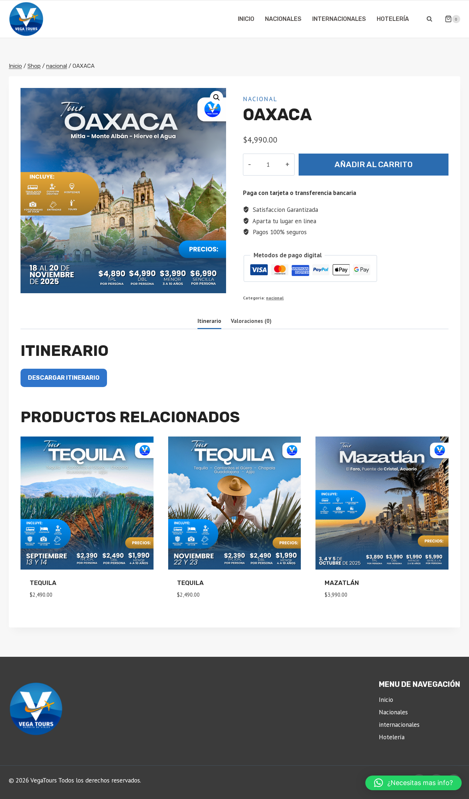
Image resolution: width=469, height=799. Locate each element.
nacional (260, 99)
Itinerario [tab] (209, 320)
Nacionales (283, 18)
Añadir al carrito (374, 164)
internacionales (339, 18)
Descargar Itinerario (64, 377)
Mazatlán (342, 582)
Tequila (43, 582)
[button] (216, 97)
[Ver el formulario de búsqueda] (429, 19)
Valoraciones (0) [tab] (251, 320)
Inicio (246, 18)
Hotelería (393, 18)
